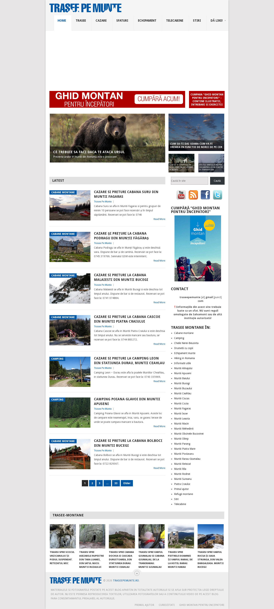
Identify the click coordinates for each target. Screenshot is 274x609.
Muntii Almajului (183, 368)
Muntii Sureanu (183, 478)
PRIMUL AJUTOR (144, 604)
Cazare (101, 20)
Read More (159, 219)
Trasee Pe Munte (103, 201)
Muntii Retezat (182, 463)
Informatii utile (182, 363)
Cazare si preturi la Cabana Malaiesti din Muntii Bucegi (121, 277)
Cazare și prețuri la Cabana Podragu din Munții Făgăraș (121, 235)
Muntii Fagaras (182, 408)
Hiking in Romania (184, 358)
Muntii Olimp (181, 438)
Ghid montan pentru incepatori (201, 604)
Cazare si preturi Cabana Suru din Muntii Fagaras (126, 194)
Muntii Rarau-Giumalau (187, 458)
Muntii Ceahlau (182, 393)
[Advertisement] (137, 58)
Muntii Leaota (182, 418)
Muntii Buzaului (183, 388)
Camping (179, 338)
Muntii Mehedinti (183, 428)
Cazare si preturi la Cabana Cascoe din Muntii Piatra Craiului (127, 319)
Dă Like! (217, 20)
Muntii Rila (180, 468)
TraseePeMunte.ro (126, 580)
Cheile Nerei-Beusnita (186, 343)
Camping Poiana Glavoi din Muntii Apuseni (127, 401)
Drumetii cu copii (183, 348)
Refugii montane (183, 494)
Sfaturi (122, 20)
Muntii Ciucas (181, 398)
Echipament (147, 20)
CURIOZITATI (167, 604)
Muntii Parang (182, 443)
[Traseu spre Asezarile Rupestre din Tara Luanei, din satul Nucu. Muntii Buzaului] (92, 536)
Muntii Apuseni (182, 373)
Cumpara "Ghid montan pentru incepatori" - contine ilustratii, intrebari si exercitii (206, 99)
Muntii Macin (181, 423)
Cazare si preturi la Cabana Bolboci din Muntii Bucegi (128, 443)
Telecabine (174, 20)
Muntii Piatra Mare (184, 448)
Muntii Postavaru (184, 453)
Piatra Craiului (182, 483)
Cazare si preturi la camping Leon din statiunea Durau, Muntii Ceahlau (129, 360)
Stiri (197, 20)
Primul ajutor (181, 488)
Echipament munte (184, 353)
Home (62, 20)
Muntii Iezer (181, 413)
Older (126, 483)
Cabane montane (183, 333)
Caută (217, 180)
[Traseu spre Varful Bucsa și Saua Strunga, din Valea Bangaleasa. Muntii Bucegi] (211, 536)
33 (115, 483)
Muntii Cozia (181, 403)
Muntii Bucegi (182, 383)
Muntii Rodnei (182, 473)
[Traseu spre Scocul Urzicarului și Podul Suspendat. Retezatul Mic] (63, 536)
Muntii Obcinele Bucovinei (189, 433)
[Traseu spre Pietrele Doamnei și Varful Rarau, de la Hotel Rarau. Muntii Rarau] (181, 536)
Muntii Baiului (182, 378)
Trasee (81, 20)
